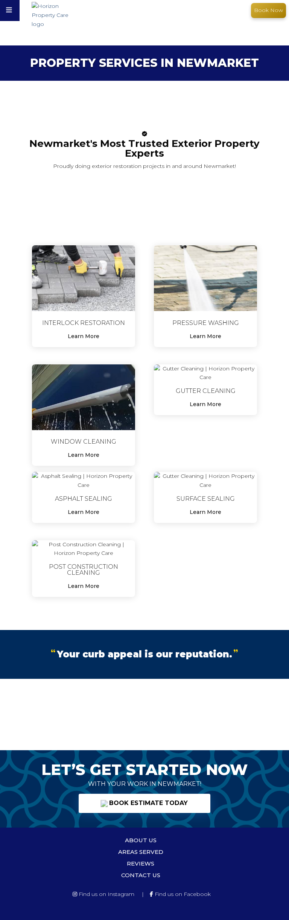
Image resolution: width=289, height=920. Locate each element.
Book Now (268, 10)
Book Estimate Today (147, 803)
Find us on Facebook (182, 894)
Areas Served (140, 852)
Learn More (83, 336)
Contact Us (140, 875)
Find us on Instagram (105, 894)
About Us (141, 840)
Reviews (140, 863)
